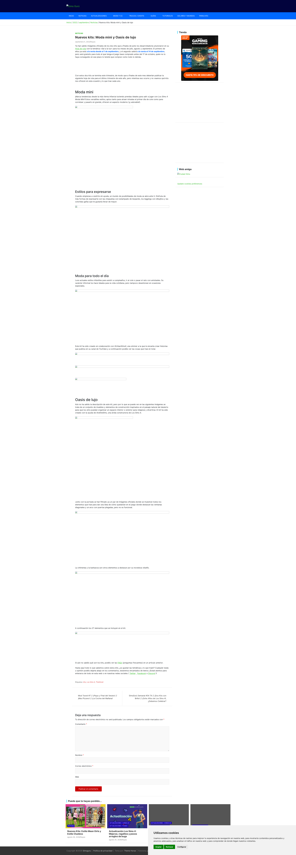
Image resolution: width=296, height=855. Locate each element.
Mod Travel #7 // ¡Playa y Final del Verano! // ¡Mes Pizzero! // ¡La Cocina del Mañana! (97, 697)
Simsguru (87, 851)
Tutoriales (167, 16)
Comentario (81, 724)
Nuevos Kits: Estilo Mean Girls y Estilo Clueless (84, 832)
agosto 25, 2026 (115, 840)
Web (77, 777)
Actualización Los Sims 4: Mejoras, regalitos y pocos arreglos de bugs (123, 834)
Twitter (133, 673)
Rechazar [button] (169, 847)
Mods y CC (118, 16)
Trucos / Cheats (136, 16)
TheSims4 (99, 682)
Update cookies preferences (189, 184)
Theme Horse (130, 851)
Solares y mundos (186, 16)
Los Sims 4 (91, 682)
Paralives (203, 16)
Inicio (71, 16)
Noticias (82, 16)
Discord (151, 673)
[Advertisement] (117, 66)
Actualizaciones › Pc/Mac (119, 826)
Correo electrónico (84, 766)
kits (84, 682)
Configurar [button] (181, 847)
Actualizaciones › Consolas (119, 823)
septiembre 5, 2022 (82, 42)
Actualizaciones (99, 16)
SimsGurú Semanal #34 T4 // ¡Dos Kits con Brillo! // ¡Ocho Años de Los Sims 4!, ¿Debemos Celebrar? (147, 698)
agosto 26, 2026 (73, 837)
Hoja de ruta (80, 48)
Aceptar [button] (158, 847)
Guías (153, 16)
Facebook (141, 673)
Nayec (93, 42)
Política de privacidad (102, 851)
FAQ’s (120, 663)
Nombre (79, 755)
